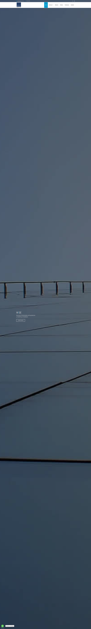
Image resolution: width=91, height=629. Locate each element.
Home (46, 4)
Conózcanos (20, 320)
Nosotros (56, 4)
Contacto (72, 4)
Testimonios (67, 4)
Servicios (50, 4)
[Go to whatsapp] (2, 626)
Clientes (61, 4)
